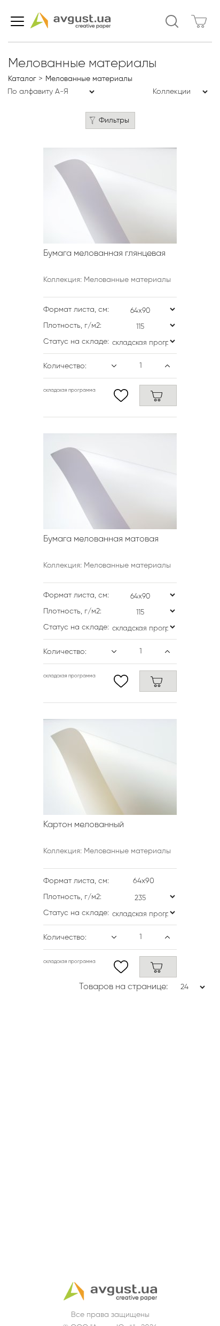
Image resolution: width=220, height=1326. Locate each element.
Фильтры (114, 120)
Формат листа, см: (76, 309)
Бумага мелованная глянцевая (104, 253)
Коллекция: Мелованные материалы (107, 280)
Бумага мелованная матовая (101, 539)
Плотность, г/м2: (72, 325)
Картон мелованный (83, 825)
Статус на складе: (76, 341)
